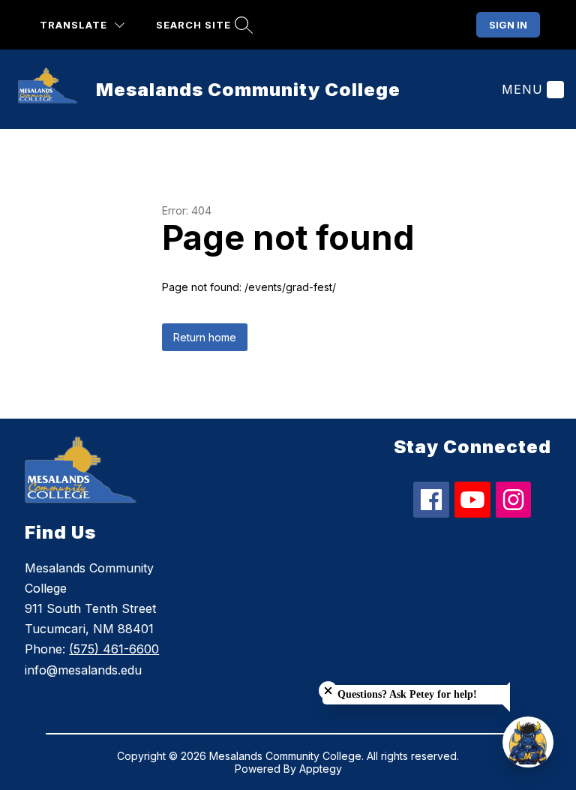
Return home (204, 337)
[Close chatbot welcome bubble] (328, 690)
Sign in (508, 25)
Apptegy (320, 768)
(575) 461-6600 (114, 648)
